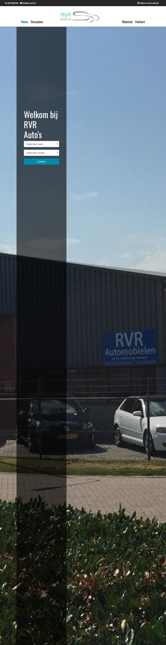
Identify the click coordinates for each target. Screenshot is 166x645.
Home (24, 21)
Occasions (37, 21)
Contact (140, 21)
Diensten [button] (127, 21)
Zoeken (41, 161)
